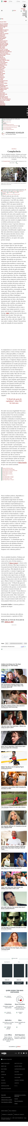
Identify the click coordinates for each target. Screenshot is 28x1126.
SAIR (24, 9)
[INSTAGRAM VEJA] (26, 1053)
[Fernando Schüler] (4, 133)
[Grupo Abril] (2, 1)
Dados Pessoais (14, 127)
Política (14, 148)
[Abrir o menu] (2, 10)
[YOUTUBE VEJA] (23, 1053)
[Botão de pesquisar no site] (26, 17)
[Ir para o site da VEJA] (14, 10)
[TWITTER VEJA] (21, 1053)
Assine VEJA (3, 21)
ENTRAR (23, 8)
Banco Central (13, 563)
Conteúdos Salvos (15, 125)
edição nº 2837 (9, 622)
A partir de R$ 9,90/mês (7, 983)
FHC (7, 643)
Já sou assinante (4, 23)
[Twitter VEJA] (27, 111)
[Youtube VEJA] (27, 113)
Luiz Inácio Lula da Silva (16, 643)
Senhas (9, 128)
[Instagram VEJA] (27, 115)
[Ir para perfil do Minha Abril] (14, 122)
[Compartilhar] (25, 189)
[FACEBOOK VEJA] (18, 1053)
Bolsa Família (22, 462)
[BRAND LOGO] (1, 18)
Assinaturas (12, 124)
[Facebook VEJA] (27, 109)
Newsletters (12, 129)
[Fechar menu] (11, 119)
